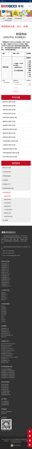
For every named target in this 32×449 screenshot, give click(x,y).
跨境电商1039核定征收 (8, 370)
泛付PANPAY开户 (6, 352)
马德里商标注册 (8, 216)
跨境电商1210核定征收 (8, 372)
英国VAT (3, 292)
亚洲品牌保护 (8, 20)
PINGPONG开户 (6, 347)
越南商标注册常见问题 (9, 121)
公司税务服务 (5, 403)
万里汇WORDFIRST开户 (8, 343)
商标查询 (3, 413)
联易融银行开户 (5, 360)
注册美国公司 (5, 265)
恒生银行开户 (5, 359)
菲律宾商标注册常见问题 (10, 117)
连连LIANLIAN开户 (7, 345)
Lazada (3, 321)
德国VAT (3, 299)
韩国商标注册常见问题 (9, 109)
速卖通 (3, 320)
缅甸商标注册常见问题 (9, 133)
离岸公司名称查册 (6, 411)
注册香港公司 (5, 264)
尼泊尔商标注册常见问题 (10, 157)
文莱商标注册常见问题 (9, 145)
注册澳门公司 (5, 269)
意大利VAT (4, 297)
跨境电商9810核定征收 (8, 377)
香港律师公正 (5, 328)
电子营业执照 (17, 445)
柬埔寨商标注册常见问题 (10, 129)
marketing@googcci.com (13, 255)
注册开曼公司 (5, 275)
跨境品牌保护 (7, 192)
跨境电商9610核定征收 (8, 374)
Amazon (3, 309)
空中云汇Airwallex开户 (8, 350)
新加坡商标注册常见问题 (10, 149)
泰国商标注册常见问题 (9, 137)
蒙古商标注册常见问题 (9, 102)
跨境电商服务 (7, 176)
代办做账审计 (5, 401)
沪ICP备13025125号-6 (16, 441)
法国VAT (3, 296)
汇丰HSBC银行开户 (7, 355)
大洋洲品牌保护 (8, 209)
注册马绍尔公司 (5, 274)
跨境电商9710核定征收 (8, 376)
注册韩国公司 (5, 277)
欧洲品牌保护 (7, 199)
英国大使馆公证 (5, 333)
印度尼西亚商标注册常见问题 (11, 153)
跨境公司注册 (7, 168)
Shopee (3, 314)
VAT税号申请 (7, 172)
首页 (4, 18)
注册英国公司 (5, 267)
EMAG (3, 306)
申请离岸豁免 (5, 404)
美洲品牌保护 (7, 206)
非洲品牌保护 (7, 203)
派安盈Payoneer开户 (7, 348)
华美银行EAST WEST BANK (9, 357)
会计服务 (5, 220)
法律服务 (5, 180)
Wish (2, 318)
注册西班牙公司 (5, 279)
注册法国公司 (5, 281)
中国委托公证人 (5, 331)
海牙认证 (3, 337)
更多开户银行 (5, 362)
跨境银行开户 (7, 184)
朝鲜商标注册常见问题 (9, 106)
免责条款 (6, 441)
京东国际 (3, 313)
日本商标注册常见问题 (9, 113)
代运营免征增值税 (6, 369)
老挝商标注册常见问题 (9, 125)
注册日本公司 (5, 270)
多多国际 (3, 311)
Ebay (2, 316)
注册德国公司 (5, 284)
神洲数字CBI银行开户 (7, 353)
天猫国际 (3, 308)
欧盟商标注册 (7, 213)
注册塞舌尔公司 (5, 286)
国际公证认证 (5, 330)
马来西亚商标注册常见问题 (10, 141)
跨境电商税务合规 (8, 188)
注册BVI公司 (5, 272)
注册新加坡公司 (5, 282)
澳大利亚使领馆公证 (7, 335)
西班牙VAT (4, 294)
